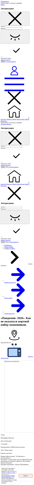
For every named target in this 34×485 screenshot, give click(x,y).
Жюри (14, 119)
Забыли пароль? (6, 60)
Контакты (4, 121)
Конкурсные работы (23, 119)
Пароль (3, 28)
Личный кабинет (6, 124)
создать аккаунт (13, 167)
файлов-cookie (11, 472)
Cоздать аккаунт (11, 61)
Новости (9, 119)
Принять (25, 475)
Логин (3, 26)
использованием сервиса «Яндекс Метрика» (8, 476)
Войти (3, 5)
